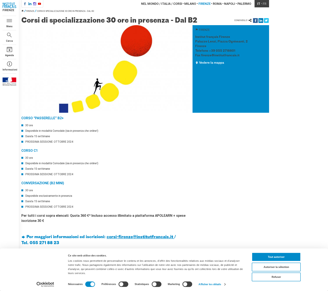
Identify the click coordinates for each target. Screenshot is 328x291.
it (258, 3)
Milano (190, 3)
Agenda (9, 55)
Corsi (177, 3)
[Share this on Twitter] (266, 20)
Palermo (244, 3)
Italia (166, 3)
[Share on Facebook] (255, 20)
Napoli (229, 3)
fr (264, 3)
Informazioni (9, 69)
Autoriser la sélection (276, 267)
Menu (9, 26)
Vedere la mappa (211, 62)
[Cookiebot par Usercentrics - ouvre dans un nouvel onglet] (45, 284)
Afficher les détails (210, 284)
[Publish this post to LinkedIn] (260, 20)
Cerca (9, 41)
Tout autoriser (276, 256)
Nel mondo (150, 3)
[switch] (123, 284)
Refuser (276, 276)
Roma (217, 3)
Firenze (205, 3)
